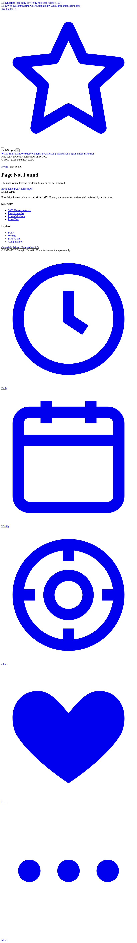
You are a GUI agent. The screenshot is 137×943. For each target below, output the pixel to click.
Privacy (17, 247)
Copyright (6, 247)
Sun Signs (55, 5)
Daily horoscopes (23, 188)
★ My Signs (8, 153)
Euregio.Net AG (30, 247)
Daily (4, 5)
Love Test (13, 219)
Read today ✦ (8, 9)
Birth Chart (30, 5)
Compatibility (43, 5)
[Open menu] (2, 147)
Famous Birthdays (70, 5)
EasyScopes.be (16, 213)
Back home (7, 188)
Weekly (11, 5)
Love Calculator (16, 216)
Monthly (19, 5)
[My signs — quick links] (68, 143)
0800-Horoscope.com (19, 210)
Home (4, 166)
